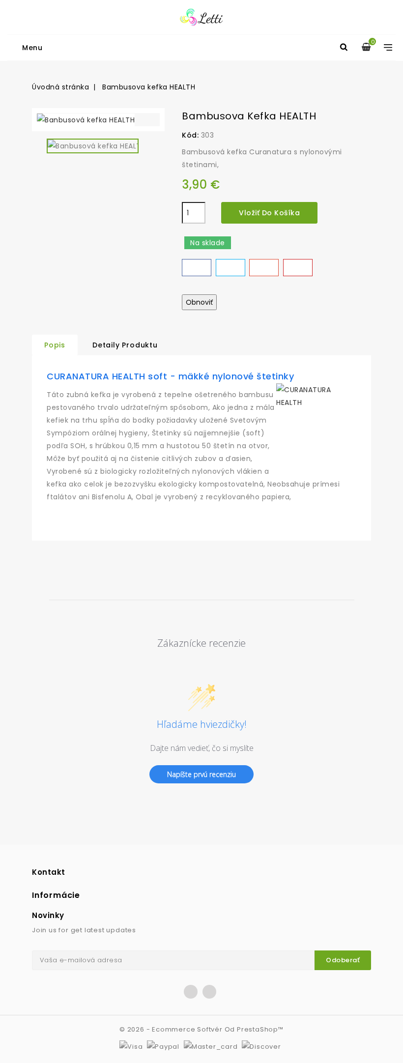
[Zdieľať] (196, 267)
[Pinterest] (298, 267)
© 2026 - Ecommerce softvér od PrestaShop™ (201, 1029)
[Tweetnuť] (230, 267)
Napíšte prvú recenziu (201, 774)
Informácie (56, 895)
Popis (54, 345)
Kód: (190, 135)
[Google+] (264, 267)
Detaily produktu (125, 345)
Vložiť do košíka (269, 213)
